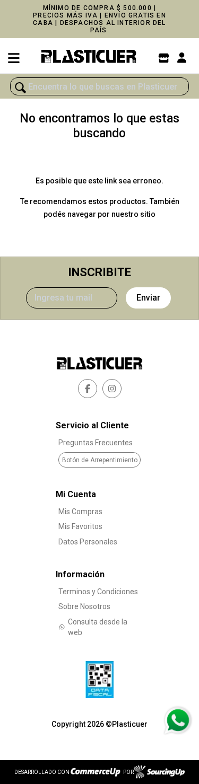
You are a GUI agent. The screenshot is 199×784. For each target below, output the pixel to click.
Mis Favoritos (80, 526)
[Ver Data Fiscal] (99, 677)
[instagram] (112, 388)
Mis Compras (80, 511)
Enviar (148, 298)
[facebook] (87, 388)
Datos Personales (87, 542)
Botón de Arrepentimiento (99, 460)
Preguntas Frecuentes (95, 442)
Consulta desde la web (97, 627)
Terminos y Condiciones (98, 591)
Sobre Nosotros (84, 606)
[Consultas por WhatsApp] (177, 720)
